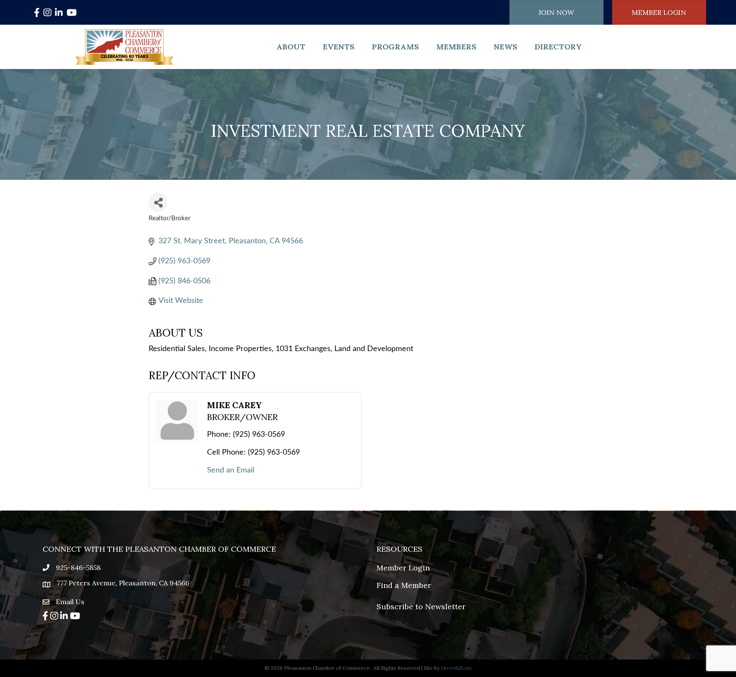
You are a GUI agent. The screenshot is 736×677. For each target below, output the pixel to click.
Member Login (403, 568)
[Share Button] (158, 202)
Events (338, 47)
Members (456, 47)
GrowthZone (456, 668)
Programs (395, 47)
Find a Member (404, 585)
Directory (558, 47)
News (505, 47)
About (290, 47)
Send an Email (230, 470)
